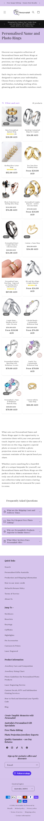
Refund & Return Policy (15, 588)
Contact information (23, 815)
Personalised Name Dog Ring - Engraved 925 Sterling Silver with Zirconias (11, 284)
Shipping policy (30, 812)
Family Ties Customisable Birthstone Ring (32, 363)
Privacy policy (32, 808)
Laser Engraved (11, 651)
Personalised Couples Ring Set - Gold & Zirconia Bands (32, 203)
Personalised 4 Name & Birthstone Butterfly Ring (11, 401)
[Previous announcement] (4, 3)
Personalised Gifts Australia (17, 572)
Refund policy (20, 808)
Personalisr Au (20, 805)
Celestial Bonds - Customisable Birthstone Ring (32, 322)
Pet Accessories (11, 640)
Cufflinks (9, 629)
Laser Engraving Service (15, 685)
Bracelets (9, 619)
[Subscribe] (36, 765)
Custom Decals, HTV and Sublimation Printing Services (21, 691)
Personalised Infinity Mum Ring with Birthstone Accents (11, 363)
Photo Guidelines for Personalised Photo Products (22, 678)
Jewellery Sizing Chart (14, 671)
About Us (9, 599)
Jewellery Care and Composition (19, 666)
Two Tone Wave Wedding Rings (32, 166)
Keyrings (8, 624)
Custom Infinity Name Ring (32, 400)
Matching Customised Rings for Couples (32, 131)
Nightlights (9, 635)
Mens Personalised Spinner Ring (11, 131)
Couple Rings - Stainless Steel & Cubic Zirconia (11, 322)
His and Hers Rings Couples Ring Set (32, 282)
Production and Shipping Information (21, 577)
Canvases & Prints (12, 646)
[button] (4, 12)
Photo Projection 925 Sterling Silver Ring (11, 203)
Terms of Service (12, 593)
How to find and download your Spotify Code (21, 700)
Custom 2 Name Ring (32, 243)
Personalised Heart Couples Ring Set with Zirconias (11, 244)
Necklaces (9, 614)
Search (8, 567)
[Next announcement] (39, 3)
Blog (6, 707)
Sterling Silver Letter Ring (11, 166)
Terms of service (17, 812)
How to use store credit (15, 583)
